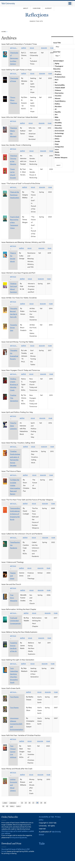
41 (3, 806)
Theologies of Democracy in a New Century (14, 58)
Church (57, 120)
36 (29, 803)
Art (56, 114)
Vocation (58, 96)
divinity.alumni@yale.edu (18, 837)
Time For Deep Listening (13, 425)
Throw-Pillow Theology (13, 100)
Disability (58, 123)
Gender (57, 141)
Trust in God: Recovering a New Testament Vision (14, 222)
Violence (58, 90)
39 (41, 803)
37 (33, 803)
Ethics (57, 139)
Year (50, 73)
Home (3, 31)
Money (57, 155)
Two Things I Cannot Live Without (13, 751)
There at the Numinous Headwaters (14, 195)
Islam (57, 149)
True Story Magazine (13, 598)
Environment (59, 131)
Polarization (59, 93)
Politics (57, 104)
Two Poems (14, 697)
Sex (56, 82)
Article (13, 48)
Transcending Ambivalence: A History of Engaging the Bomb (15, 514)
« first (5, 803)
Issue (32, 48)
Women (57, 98)
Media (57, 152)
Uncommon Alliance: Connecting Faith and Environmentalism (16, 723)
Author (23, 48)
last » (19, 806)
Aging (57, 63)
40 (45, 803)
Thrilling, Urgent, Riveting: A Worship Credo (14, 384)
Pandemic (58, 136)
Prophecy (58, 74)
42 (7, 806)
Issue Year (57, 52)
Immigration (59, 147)
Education (58, 128)
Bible (56, 117)
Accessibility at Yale (46, 817)
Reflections (37, 15)
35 (26, 803)
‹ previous (12, 803)
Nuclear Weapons (61, 157)
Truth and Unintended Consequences (15, 620)
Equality (58, 112)
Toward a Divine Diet (13, 327)
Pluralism (58, 106)
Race (56, 80)
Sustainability (60, 85)
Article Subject (58, 61)
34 (22, 803)
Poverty (58, 72)
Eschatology (59, 133)
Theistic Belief (60, 88)
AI (56, 109)
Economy (58, 125)
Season (44, 48)
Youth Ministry (60, 101)
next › (12, 806)
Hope (57, 144)
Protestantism (60, 77)
